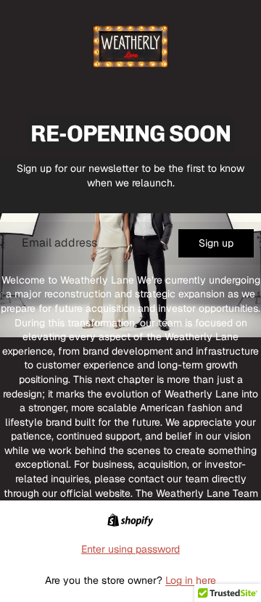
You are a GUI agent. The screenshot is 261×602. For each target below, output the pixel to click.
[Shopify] (130, 520)
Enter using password (130, 549)
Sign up (216, 243)
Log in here (190, 580)
